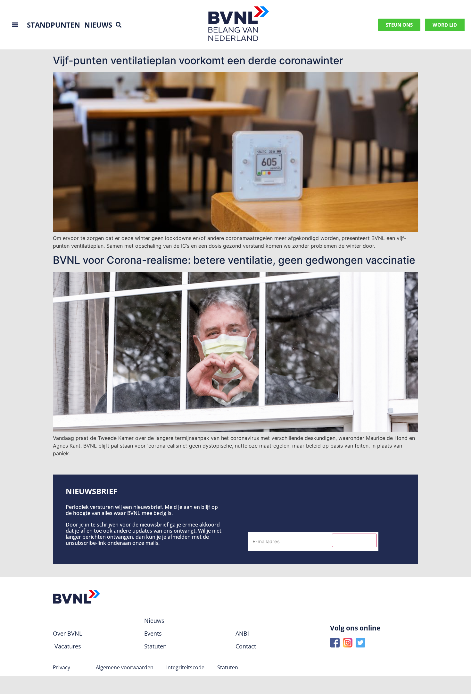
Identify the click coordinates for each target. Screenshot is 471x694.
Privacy (61, 667)
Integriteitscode (185, 667)
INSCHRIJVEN (354, 540)
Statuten (227, 667)
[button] (118, 25)
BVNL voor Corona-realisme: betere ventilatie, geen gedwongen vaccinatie (234, 260)
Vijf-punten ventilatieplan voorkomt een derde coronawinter (198, 60)
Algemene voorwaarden (124, 667)
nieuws (98, 25)
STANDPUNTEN (53, 25)
